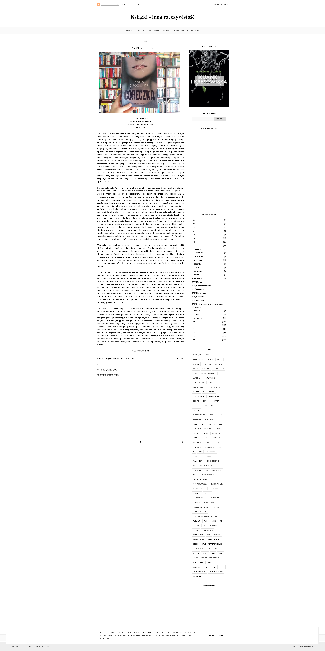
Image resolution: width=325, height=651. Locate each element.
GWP (220, 415)
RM (204, 526)
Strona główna (133, 31)
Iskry (218, 429)
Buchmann (197, 378)
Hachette (197, 419)
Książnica (197, 443)
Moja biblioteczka (200, 470)
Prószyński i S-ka (200, 512)
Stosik (195, 544)
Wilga (210, 563)
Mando (209, 456)
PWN (205, 521)
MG (194, 466)
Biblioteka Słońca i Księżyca (204, 373)
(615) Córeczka (198, 297)
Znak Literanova (216, 572)
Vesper (196, 553)
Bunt (210, 383)
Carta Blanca (198, 387)
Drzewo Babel (214, 396)
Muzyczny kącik (181, 31)
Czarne (196, 392)
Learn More (211, 635)
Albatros (207, 364)
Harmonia (209, 419)
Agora (207, 355)
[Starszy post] (183, 442)
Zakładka (197, 567)
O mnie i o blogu (199, 489)
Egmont (206, 401)
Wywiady (147, 31)
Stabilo (217, 535)
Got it (221, 635)
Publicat (196, 521)
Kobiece (196, 438)
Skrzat (196, 530)
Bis (221, 373)
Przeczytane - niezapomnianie (205, 516)
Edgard (196, 401)
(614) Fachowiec (198, 300)
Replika (196, 526)
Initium (212, 424)
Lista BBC (218, 443)
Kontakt (195, 31)
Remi (221, 521)
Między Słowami (206, 466)
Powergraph (209, 503)
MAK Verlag (210, 452)
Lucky (220, 447)
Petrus (207, 493)
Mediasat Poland (212, 461)
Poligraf (196, 503)
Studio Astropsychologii (212, 544)
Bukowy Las (210, 378)
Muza (195, 475)
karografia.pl (310, 646)
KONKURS (216, 438)
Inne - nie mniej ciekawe (202, 429)
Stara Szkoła (198, 539)
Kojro (206, 438)
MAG (200, 452)
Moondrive (216, 470)
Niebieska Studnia (200, 484)
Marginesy (197, 461)
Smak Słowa (208, 530)
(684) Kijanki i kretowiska (209, 81)
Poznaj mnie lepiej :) (201, 507)
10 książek (197, 355)
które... (208, 443)
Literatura (209, 447)
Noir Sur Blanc (217, 484)
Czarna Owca (214, 387)
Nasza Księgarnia (200, 479)
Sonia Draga (198, 535)
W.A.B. (205, 553)
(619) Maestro (197, 282)
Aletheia (218, 364)
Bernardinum (218, 369)
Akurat (196, 364)
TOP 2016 (217, 549)
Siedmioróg (214, 526)
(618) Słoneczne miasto (201, 286)
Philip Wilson (198, 498)
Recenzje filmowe (162, 31)
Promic (216, 507)
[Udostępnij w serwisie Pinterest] (182, 359)
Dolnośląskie (198, 396)
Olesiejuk (214, 489)
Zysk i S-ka (197, 576)
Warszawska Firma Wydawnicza (206, 558)
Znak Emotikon (199, 572)
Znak (222, 567)
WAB (213, 553)
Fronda (196, 410)
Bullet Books (198, 383)
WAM (221, 553)
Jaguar (196, 433)
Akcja (219, 359)
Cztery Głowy (209, 392)
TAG (208, 549)
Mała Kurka (197, 456)
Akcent (210, 359)
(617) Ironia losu (198, 289)
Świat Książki (198, 549)
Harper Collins (105, 364)
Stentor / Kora (214, 539)
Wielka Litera (198, 563)
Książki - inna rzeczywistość (162, 16)
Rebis (214, 521)
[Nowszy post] (98, 442)
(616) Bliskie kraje (199, 293)
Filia (213, 406)
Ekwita (216, 401)
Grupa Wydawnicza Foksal (203, 415)
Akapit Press (198, 359)
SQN (208, 535)
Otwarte (196, 493)
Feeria (204, 406)
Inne (220, 424)
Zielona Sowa (210, 567)
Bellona (205, 369)
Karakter (216, 433)
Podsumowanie (214, 498)
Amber (195, 369)
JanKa (205, 433)
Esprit (195, 406)
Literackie (197, 447)
